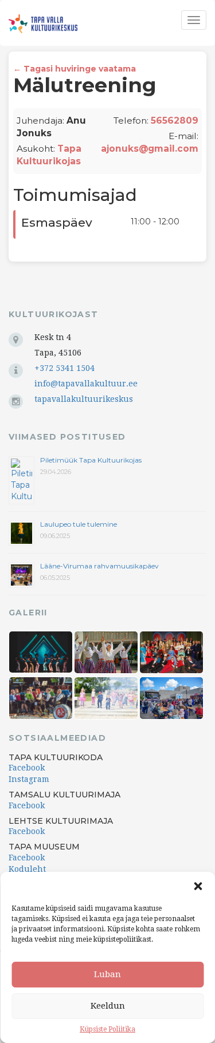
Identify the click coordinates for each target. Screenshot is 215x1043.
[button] (198, 886)
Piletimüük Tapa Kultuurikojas (91, 460)
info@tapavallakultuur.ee (86, 383)
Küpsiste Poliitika (107, 1029)
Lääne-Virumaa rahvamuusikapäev (99, 566)
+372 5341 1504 (64, 368)
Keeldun (108, 1006)
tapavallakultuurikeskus (83, 399)
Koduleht (27, 869)
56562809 (174, 120)
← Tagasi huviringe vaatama (74, 69)
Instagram (29, 779)
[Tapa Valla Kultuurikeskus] (43, 24)
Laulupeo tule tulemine (79, 524)
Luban (107, 974)
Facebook (27, 767)
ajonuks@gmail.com (149, 148)
